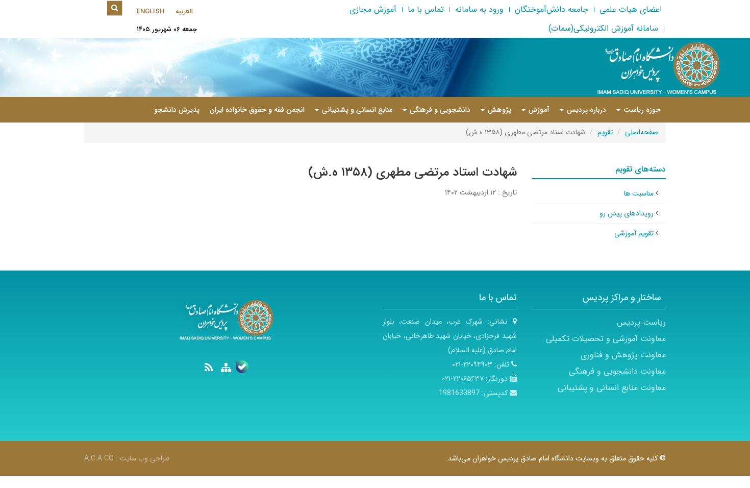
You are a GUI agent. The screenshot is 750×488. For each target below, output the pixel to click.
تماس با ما (426, 9)
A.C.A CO (99, 458)
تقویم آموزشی (634, 233)
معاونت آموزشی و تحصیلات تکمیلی (606, 338)
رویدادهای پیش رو (626, 213)
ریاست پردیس (641, 322)
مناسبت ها (639, 193)
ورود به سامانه (479, 9)
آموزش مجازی (372, 9)
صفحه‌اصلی (641, 132)
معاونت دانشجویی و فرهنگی (617, 371)
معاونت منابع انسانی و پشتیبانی (612, 387)
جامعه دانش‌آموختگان (551, 9)
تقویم (605, 132)
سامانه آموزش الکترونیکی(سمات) (603, 28)
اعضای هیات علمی (630, 9)
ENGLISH (150, 11)
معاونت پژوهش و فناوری (623, 355)
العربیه (184, 11)
